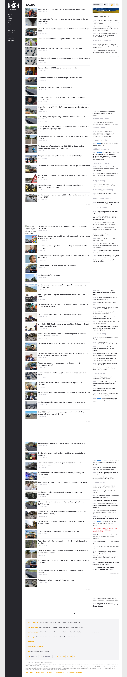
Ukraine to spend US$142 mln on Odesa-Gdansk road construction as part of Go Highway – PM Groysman (63, 354)
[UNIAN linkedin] (60, 656)
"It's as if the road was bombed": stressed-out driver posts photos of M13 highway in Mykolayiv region (64, 128)
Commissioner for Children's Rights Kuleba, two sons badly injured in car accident (63, 257)
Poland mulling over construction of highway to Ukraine (58, 531)
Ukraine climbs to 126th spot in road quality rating (56, 87)
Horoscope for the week (58, 636)
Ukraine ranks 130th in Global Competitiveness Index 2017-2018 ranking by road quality (62, 513)
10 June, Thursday (100, 610)
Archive (10, 36)
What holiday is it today (35, 646)
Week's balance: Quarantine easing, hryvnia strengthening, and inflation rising (105, 399)
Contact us (11, 40)
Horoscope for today (72, 636)
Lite (29, 651)
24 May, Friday (99, 128)
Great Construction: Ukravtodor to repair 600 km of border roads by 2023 (63, 30)
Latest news (99, 17)
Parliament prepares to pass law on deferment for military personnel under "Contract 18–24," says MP (105, 35)
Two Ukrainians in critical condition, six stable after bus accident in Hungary (62, 176)
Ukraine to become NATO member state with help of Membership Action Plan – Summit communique (105, 217)
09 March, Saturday (101, 149)
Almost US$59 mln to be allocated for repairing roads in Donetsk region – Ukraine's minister (62, 335)
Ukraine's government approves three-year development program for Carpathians (62, 286)
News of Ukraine (33, 622)
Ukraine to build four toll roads (49, 275)
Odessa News (44, 622)
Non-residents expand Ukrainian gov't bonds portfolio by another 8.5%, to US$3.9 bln (105, 512)
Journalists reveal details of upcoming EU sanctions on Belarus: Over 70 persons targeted (105, 604)
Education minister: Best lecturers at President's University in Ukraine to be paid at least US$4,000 (105, 245)
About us (49, 672)
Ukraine (10, 18)
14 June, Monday (100, 208)
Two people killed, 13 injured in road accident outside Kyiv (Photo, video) (62, 296)
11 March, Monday (100, 140)
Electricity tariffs (57, 627)
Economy (10, 23)
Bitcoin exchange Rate (76, 627)
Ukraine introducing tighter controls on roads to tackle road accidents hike (60, 493)
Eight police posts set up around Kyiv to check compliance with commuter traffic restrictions (61, 186)
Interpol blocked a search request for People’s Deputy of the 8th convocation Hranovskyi (105, 175)
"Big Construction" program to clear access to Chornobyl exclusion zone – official (63, 20)
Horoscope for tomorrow (43, 636)
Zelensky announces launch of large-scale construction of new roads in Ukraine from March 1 (64, 237)
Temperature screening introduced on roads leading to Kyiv (60, 156)
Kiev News (77, 622)
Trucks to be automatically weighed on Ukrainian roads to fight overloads (61, 454)
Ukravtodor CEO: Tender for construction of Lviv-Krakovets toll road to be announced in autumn (63, 325)
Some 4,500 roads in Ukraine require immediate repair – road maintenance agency (60, 464)
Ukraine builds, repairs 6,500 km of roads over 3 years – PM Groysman (60, 384)
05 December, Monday (102, 199)
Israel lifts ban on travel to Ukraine (107, 500)
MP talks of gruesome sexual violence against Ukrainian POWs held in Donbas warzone (105, 557)
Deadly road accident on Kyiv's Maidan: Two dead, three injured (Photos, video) (61, 98)
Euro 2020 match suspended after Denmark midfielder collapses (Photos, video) (105, 383)
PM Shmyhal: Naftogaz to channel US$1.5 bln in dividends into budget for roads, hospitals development (61, 147)
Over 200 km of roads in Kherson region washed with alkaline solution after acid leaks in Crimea (61, 413)
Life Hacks (40, 651)
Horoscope (31, 637)
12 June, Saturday (100, 373)
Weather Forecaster (96, 632)
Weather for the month (83, 632)
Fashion (47, 651)
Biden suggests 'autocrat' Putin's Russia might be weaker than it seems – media (104, 292)
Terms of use (29, 672)
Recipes (33, 651)
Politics (10, 20)
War (9, 16)
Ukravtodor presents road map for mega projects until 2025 (60, 78)
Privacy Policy (40, 672)
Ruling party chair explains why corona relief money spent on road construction (62, 118)
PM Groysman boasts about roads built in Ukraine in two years (61, 314)
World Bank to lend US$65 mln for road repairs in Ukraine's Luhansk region (63, 108)
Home (9, 14)
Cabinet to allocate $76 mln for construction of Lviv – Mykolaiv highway (61, 571)
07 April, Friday (99, 181)
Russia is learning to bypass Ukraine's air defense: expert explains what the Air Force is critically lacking (106, 21)
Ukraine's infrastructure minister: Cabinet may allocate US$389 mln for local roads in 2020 (63, 305)
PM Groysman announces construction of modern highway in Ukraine (64, 392)
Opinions (10, 32)
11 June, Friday (99, 482)
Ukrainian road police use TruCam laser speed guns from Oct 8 (61, 402)
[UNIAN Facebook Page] (53, 656)
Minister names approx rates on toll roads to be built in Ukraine (61, 443)
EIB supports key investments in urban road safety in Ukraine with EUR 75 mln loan (62, 503)
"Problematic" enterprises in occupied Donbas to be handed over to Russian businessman (105, 536)
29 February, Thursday (102, 163)
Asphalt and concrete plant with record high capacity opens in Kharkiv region (61, 522)
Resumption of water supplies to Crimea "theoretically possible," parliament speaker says (105, 505)
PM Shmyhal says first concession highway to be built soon (60, 48)
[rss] (74, 656)
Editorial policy (59, 672)
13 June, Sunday (99, 334)
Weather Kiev (44, 632)
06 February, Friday (101, 119)
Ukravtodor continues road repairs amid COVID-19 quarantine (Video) (64, 166)
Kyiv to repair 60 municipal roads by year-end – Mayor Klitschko (61, 9)
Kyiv (9, 27)
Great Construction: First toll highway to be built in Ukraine (60, 39)
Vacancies (11, 38)
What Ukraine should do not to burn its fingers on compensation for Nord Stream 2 (106, 462)
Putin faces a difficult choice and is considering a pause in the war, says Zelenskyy (104, 113)
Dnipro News (52, 622)
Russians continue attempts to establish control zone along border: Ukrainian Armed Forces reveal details (105, 28)
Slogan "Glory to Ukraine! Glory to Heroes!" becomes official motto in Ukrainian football (105, 530)
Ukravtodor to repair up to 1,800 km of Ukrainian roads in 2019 (61, 343)
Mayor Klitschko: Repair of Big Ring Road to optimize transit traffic (62, 482)
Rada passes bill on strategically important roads (56, 580)
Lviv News (70, 622)
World (9, 25)
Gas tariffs (66, 627)
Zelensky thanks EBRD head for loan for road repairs (57, 68)
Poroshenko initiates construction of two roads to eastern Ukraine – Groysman (63, 561)
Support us (105, 11)
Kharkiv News (62, 622)
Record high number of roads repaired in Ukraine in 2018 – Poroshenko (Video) (59, 364)
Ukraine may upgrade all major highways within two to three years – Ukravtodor (63, 227)
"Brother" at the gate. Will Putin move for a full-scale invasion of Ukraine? (104, 523)
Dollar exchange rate (45, 627)
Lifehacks (31, 642)
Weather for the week (69, 632)
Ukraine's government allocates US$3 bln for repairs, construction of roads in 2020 (63, 196)
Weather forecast (33, 632)
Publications (11, 30)
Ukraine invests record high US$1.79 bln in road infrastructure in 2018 (62, 374)
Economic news (33, 627)
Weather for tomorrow (55, 632)
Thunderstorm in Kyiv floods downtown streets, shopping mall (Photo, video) (61, 474)
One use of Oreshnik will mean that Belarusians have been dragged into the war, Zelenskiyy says (105, 45)
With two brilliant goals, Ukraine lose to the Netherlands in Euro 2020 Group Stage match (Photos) (105, 328)
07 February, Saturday (102, 40)
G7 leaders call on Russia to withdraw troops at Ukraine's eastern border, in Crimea (106, 348)
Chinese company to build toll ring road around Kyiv (57, 265)
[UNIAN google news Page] (64, 656)
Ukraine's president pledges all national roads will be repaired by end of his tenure (63, 137)
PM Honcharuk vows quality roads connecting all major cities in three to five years (63, 247)
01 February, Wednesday (103, 190)
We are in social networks (74, 672)
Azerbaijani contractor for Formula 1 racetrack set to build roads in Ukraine (62, 542)
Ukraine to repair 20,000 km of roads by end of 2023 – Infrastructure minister (64, 59)
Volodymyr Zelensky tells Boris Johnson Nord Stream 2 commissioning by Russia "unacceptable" (104, 229)
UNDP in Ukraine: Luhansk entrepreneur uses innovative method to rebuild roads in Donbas (63, 552)
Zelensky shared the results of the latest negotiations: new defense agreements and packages (105, 168)
